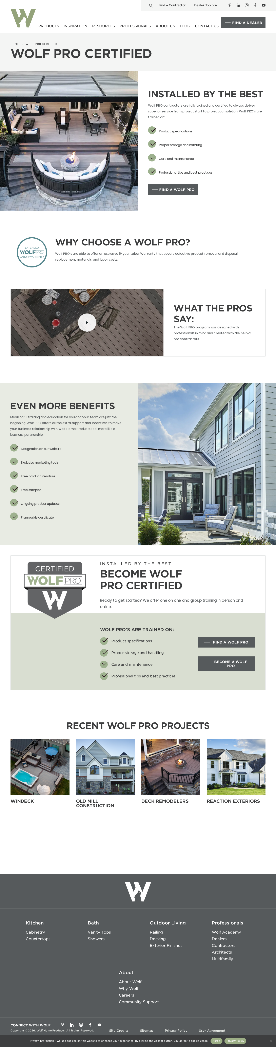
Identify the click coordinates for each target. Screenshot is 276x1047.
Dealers (219, 939)
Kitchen (35, 922)
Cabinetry (35, 932)
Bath (93, 922)
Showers (96, 939)
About (126, 972)
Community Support (139, 1002)
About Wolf (130, 982)
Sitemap (146, 1030)
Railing (156, 932)
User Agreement (212, 1030)
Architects (222, 952)
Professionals (227, 922)
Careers (126, 995)
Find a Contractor (172, 5)
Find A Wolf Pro (177, 190)
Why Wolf (128, 988)
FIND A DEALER (247, 23)
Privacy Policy (176, 1030)
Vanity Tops (99, 932)
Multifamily (222, 958)
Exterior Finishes (166, 945)
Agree (216, 1040)
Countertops (38, 939)
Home (15, 44)
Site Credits (118, 1030)
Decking (158, 939)
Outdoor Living (168, 922)
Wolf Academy (226, 932)
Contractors (223, 945)
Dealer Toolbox (205, 5)
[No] (271, 1041)
